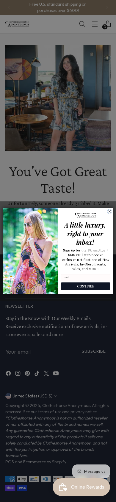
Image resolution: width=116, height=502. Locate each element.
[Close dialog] (109, 211)
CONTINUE (85, 286)
